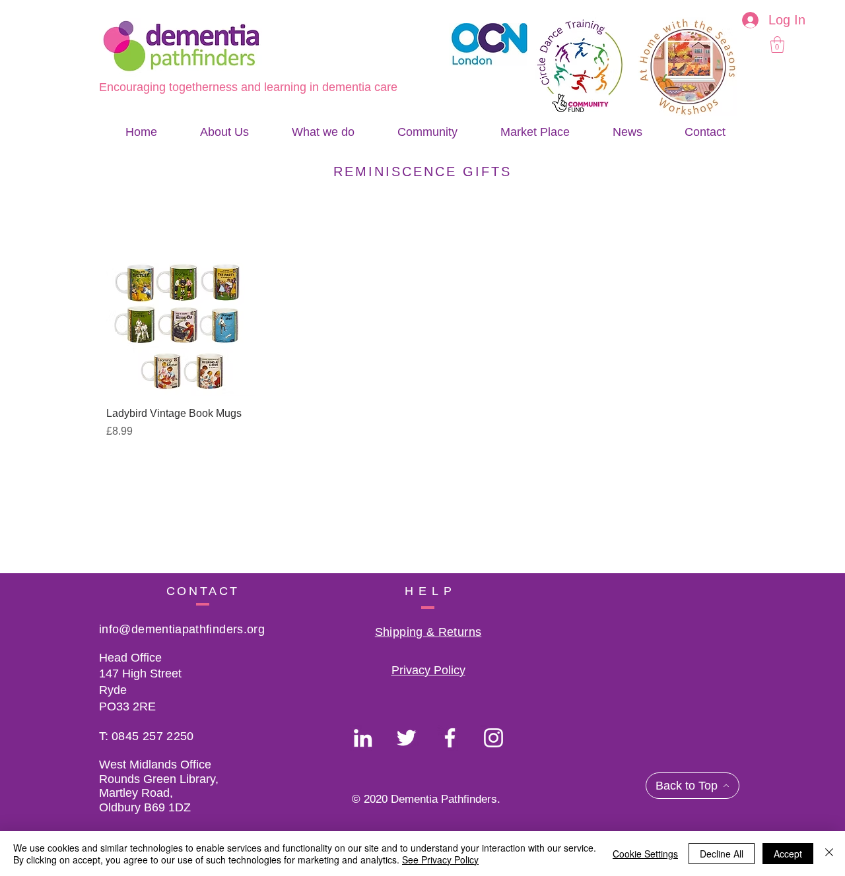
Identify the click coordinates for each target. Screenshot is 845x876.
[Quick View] (180, 321)
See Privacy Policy (440, 859)
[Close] (829, 853)
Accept (788, 853)
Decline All (721, 853)
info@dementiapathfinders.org (182, 629)
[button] (777, 44)
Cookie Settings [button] (645, 853)
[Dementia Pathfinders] (363, 738)
